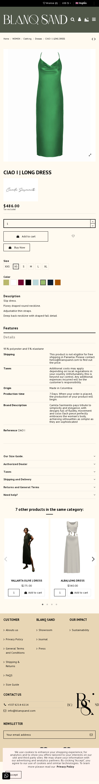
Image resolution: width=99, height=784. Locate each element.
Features (10, 328)
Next (93, 559)
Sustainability (80, 630)
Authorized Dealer (15, 464)
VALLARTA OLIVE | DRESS (26, 580)
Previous (6, 559)
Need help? (10, 494)
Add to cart (28, 236)
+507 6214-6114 (18, 704)
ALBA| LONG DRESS (72, 580)
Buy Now (19, 247)
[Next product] (95, 39)
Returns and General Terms (21, 487)
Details (9, 337)
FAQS (9, 675)
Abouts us (12, 630)
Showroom (45, 630)
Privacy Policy (14, 639)
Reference (10, 430)
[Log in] (79, 19)
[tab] (49, 456)
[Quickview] (29, 574)
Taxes (7, 471)
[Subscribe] (91, 734)
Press (42, 648)
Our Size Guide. (13, 456)
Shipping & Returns (13, 664)
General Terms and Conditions (15, 650)
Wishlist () (51, 3)
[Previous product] (93, 39)
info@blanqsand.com (21, 710)
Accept (13, 774)
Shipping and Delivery (17, 479)
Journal (43, 639)
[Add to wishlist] (73, 236)
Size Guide (12, 684)
